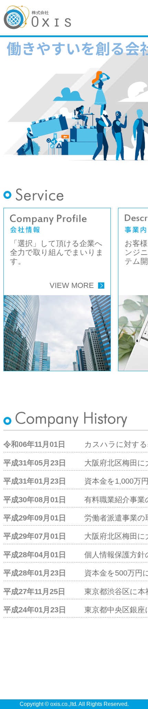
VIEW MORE (72, 285)
